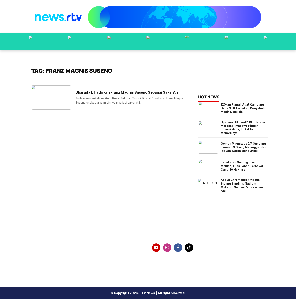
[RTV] (265, 41)
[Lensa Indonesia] (30, 41)
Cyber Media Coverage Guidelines (66, 268)
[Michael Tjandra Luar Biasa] (109, 41)
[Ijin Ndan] (69, 41)
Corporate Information (56, 248)
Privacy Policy (49, 258)
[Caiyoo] (148, 41)
